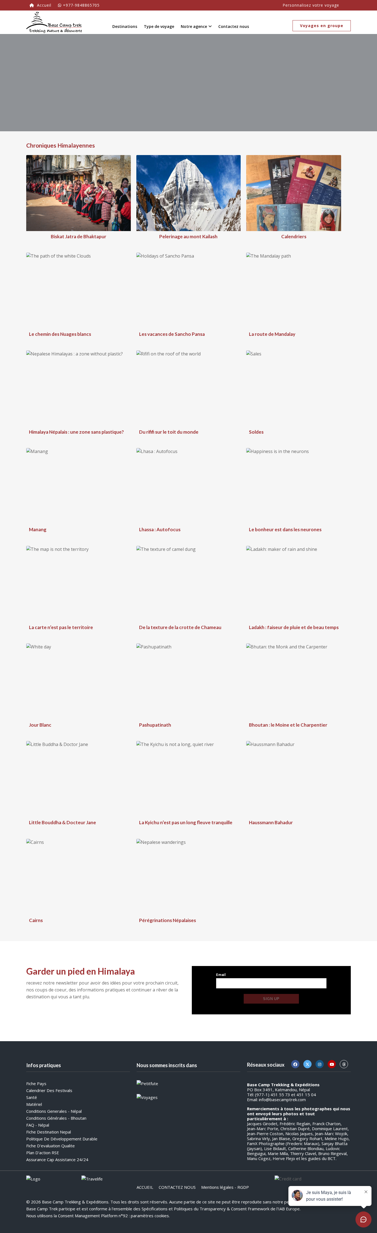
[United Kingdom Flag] (345, 3)
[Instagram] (319, 1064)
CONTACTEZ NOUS (177, 1187)
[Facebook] (295, 1064)
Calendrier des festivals (49, 1090)
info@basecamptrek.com (282, 1099)
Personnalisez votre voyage (311, 5)
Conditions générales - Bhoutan (56, 1118)
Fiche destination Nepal (48, 1132)
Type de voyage (159, 26)
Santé (31, 1097)
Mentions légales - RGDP (225, 1187)
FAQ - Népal (37, 1125)
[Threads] (344, 1064)
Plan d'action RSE (42, 1152)
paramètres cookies (150, 1215)
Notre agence (194, 26)
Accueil (43, 5)
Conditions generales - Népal (54, 1111)
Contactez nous (233, 26)
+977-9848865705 (81, 5)
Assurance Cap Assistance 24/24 (57, 1159)
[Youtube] (332, 1064)
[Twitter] (307, 1064)
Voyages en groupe (321, 25)
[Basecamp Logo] (54, 22)
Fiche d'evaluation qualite (50, 1145)
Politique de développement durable (61, 1139)
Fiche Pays (36, 1083)
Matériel (34, 1104)
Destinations (124, 26)
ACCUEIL (145, 1187)
